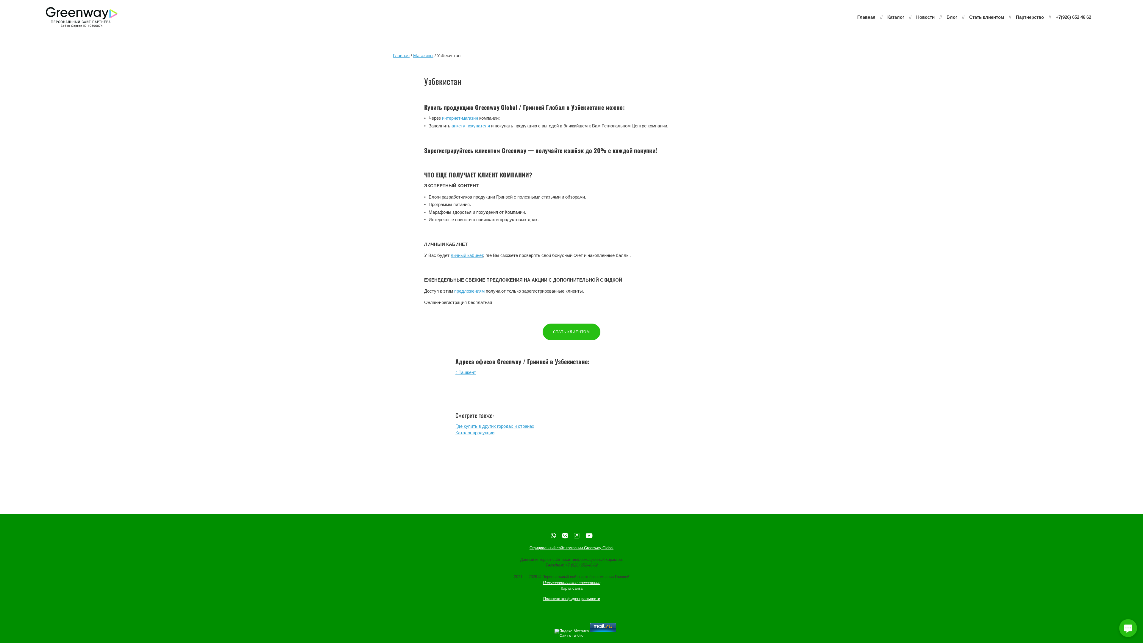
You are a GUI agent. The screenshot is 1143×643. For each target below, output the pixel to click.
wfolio (578, 635)
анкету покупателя (471, 125)
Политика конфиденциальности (571, 599)
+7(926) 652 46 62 (1073, 17)
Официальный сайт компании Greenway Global (571, 548)
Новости (925, 17)
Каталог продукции (474, 432)
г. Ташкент (465, 372)
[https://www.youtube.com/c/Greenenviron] (589, 535)
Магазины (423, 55)
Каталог (895, 17)
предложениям (469, 291)
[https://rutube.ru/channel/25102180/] (576, 535)
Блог (952, 17)
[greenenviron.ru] (82, 17)
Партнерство (1030, 17)
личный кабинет (467, 255)
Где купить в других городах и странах (494, 426)
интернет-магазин (460, 118)
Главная (866, 17)
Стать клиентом (986, 17)
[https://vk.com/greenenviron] (565, 535)
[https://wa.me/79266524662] (553, 535)
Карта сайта (572, 588)
